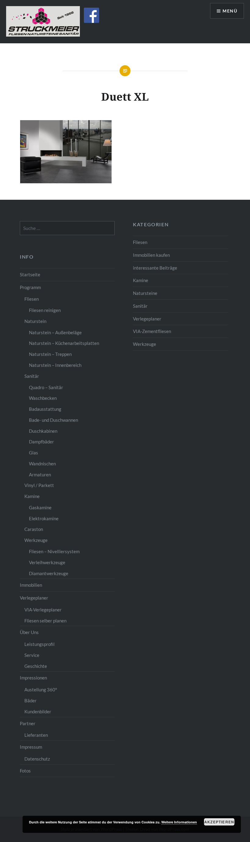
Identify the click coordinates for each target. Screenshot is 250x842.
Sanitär (140, 306)
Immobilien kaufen (151, 255)
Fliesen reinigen (45, 310)
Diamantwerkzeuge (48, 573)
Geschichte (35, 666)
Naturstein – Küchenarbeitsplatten (64, 343)
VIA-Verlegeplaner (43, 609)
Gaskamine (40, 507)
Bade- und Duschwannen (53, 420)
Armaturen (40, 474)
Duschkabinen (43, 431)
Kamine (140, 280)
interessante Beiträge (155, 268)
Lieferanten (36, 735)
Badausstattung (45, 409)
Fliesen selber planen (45, 620)
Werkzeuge (144, 344)
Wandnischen (42, 463)
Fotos (25, 770)
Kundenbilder (37, 711)
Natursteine (145, 293)
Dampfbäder (41, 441)
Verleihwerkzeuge (47, 562)
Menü (230, 10)
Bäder (30, 700)
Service (31, 655)
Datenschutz (37, 758)
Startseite (30, 274)
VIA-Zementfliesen (152, 331)
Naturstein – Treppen (50, 354)
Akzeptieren (219, 822)
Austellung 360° (40, 689)
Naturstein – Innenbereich (55, 365)
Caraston (33, 529)
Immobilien (31, 585)
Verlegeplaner (147, 318)
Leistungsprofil (39, 644)
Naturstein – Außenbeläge (55, 332)
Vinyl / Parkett (39, 485)
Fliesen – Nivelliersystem (54, 551)
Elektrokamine (44, 518)
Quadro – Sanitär (46, 387)
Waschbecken (43, 398)
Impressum (31, 747)
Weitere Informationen (179, 822)
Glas (33, 452)
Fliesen (140, 242)
